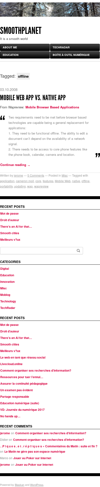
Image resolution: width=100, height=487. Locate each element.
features (48, 181)
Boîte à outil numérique (71, 55)
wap (30, 186)
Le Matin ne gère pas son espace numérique (34, 451)
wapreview (41, 186)
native (76, 181)
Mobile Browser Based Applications (52, 107)
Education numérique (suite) (19, 403)
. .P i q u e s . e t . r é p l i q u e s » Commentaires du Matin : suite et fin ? (48, 446)
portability (6, 186)
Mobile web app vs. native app (33, 97)
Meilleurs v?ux (10, 239)
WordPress (36, 485)
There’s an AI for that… (16, 226)
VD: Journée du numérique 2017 (22, 409)
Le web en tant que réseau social (22, 357)
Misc (65, 175)
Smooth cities (9, 233)
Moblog (5, 294)
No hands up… (10, 416)
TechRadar (61, 47)
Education (10, 55)
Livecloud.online (11, 364)
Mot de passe (9, 213)
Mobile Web (63, 181)
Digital (4, 268)
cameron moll (25, 181)
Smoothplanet (21, 30)
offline (86, 181)
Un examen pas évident (16, 390)
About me (10, 47)
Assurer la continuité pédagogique (24, 383)
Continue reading (15, 164)
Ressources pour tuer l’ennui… (21, 377)
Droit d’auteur (9, 220)
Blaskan (19, 485)
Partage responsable (14, 396)
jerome (18, 175)
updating (20, 186)
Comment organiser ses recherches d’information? (35, 370)
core (38, 181)
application (7, 181)
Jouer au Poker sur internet (32, 458)
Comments (35, 175)
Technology (8, 301)
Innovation (7, 281)
